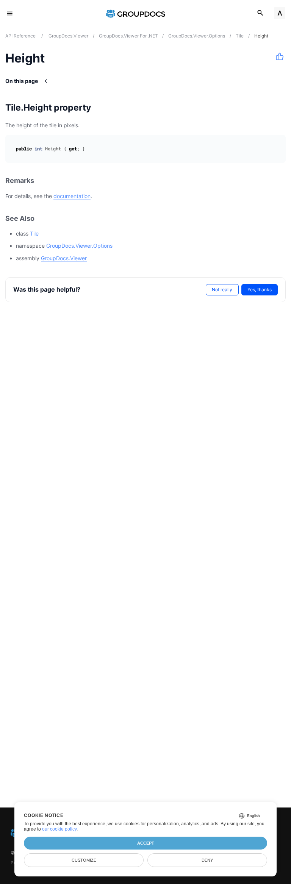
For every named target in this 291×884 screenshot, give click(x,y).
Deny (207, 860)
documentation (72, 196)
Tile (34, 233)
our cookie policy (59, 829)
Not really (222, 289)
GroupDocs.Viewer (64, 258)
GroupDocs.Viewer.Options (79, 245)
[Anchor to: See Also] (42, 218)
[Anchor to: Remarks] (42, 181)
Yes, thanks (259, 289)
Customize (84, 860)
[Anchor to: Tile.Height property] (101, 108)
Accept (145, 843)
